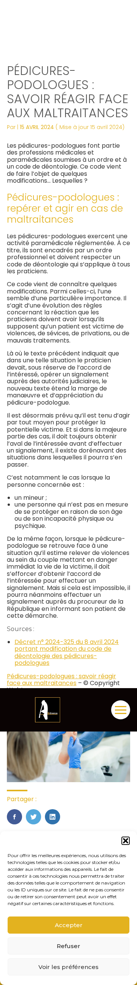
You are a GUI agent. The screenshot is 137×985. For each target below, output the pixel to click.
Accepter (69, 925)
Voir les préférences (68, 967)
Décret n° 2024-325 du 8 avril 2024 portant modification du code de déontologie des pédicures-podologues (66, 652)
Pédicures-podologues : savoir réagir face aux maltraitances (61, 679)
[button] (125, 841)
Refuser (68, 946)
